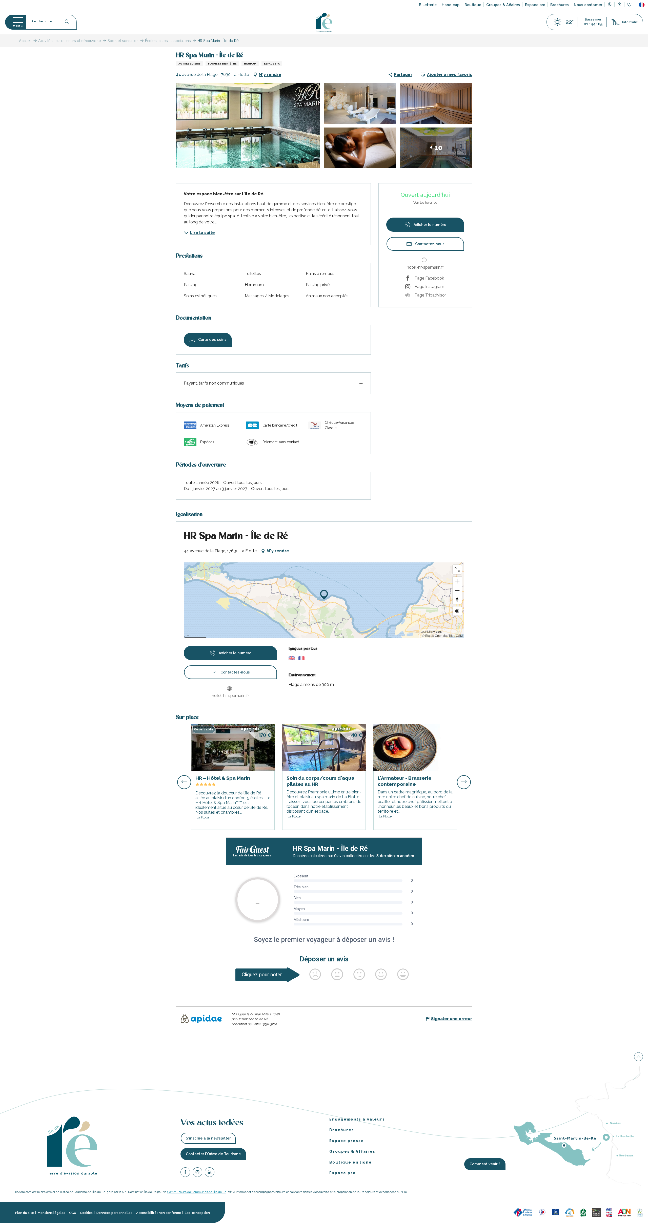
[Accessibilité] (619, 4)
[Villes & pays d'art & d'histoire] (609, 1212)
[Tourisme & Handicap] (555, 1212)
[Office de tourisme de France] (523, 1212)
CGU (72, 1213)
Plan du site (24, 1213)
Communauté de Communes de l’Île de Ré (196, 1192)
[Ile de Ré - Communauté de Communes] (596, 1212)
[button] (641, 4)
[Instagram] (197, 1172)
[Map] (609, 5)
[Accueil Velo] (583, 1212)
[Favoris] (630, 5)
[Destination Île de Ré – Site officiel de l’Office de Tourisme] (324, 22)
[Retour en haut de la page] (638, 1057)
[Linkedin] (209, 1172)
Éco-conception (197, 1213)
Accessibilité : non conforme (158, 1213)
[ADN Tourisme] (624, 1212)
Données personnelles (114, 1213)
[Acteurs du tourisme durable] (639, 1212)
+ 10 (436, 147)
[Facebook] (185, 1172)
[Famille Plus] (570, 1212)
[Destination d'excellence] (542, 1212)
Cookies (86, 1213)
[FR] (641, 4)
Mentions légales (51, 1213)
